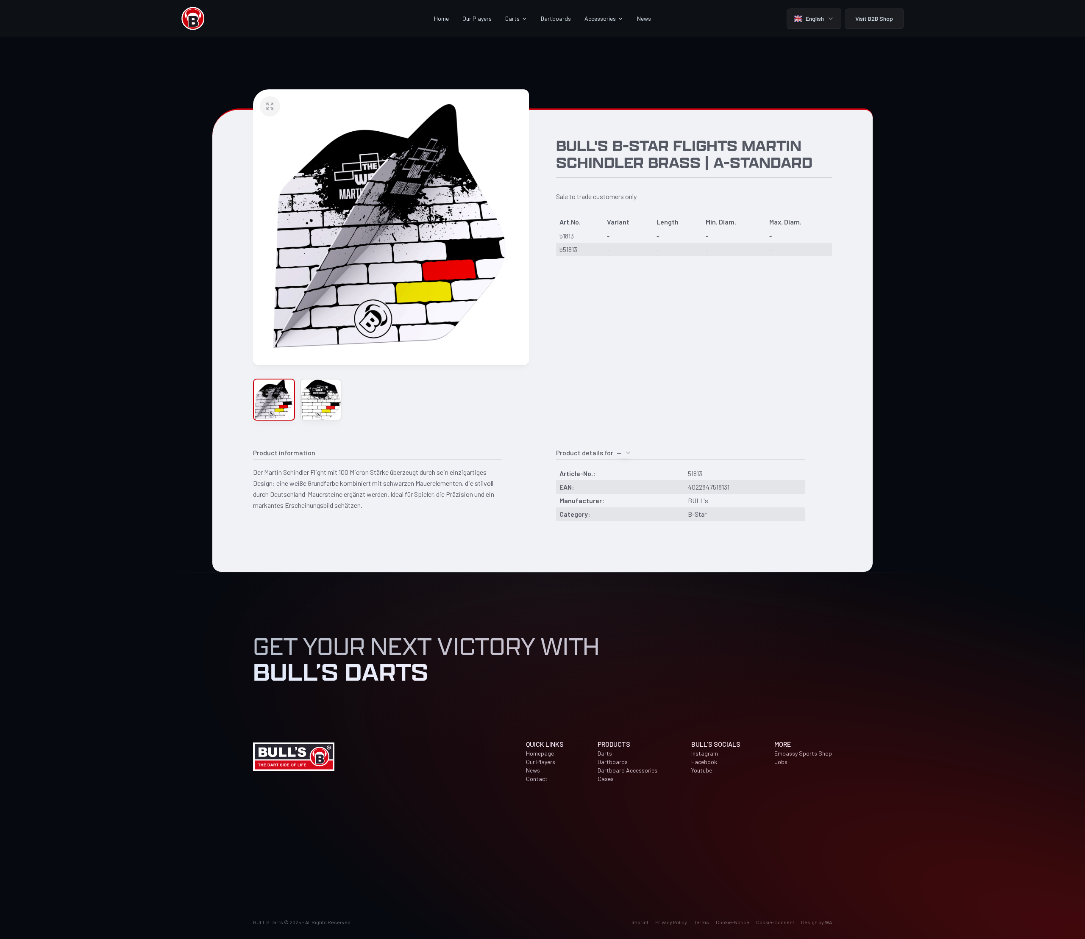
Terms (701, 922)
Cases (606, 778)
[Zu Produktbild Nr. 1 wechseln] (274, 400)
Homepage (540, 753)
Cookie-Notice (732, 922)
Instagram (704, 753)
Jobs (780, 761)
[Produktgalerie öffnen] (391, 227)
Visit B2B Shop (874, 18)
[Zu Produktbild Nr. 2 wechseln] (321, 400)
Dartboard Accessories (627, 770)
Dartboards (556, 18)
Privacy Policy (671, 922)
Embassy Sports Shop (803, 753)
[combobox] (624, 453)
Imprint (640, 922)
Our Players (477, 18)
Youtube (701, 770)
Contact (537, 778)
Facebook (704, 761)
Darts (605, 753)
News (644, 18)
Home (441, 18)
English (815, 18)
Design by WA (816, 922)
